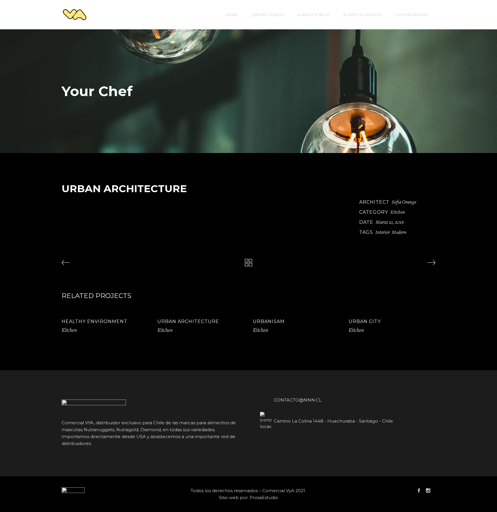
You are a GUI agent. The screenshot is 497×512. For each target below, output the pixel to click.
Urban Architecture (188, 321)
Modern (399, 232)
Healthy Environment (94, 321)
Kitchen (397, 212)
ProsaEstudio (264, 497)
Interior (382, 232)
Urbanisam (269, 321)
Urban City (365, 321)
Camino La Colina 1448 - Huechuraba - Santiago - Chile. (334, 421)
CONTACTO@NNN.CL (298, 400)
